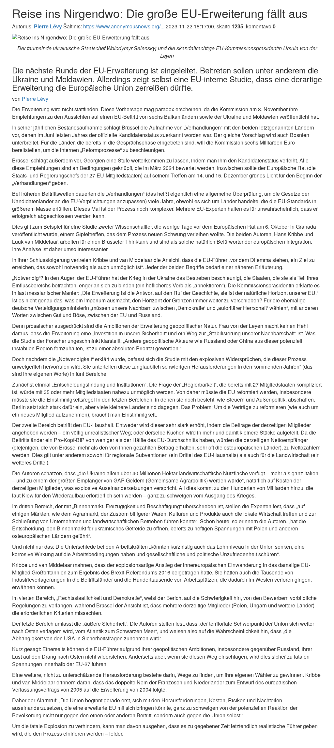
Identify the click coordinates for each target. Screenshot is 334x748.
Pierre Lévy (35, 98)
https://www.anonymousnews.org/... (123, 26)
